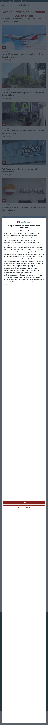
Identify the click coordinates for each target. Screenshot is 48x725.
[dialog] (24, 470)
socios (25, 231)
